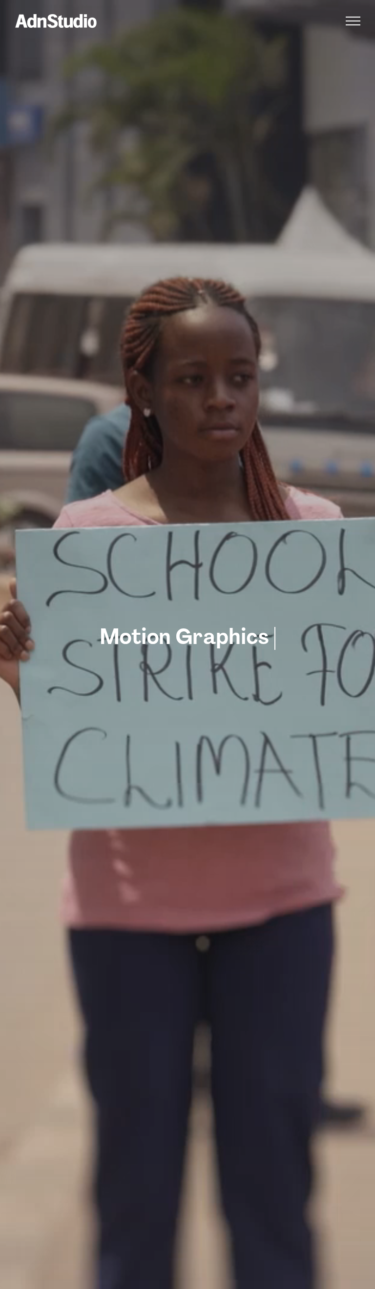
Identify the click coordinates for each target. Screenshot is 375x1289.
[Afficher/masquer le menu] (353, 21)
